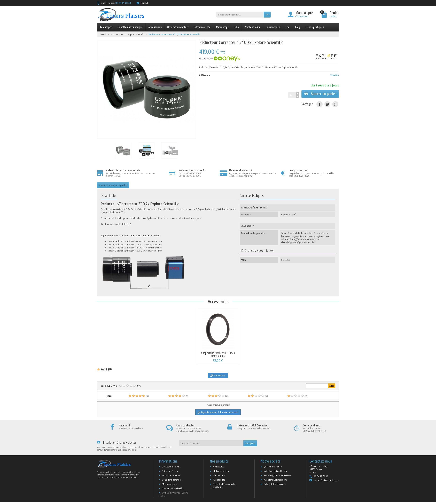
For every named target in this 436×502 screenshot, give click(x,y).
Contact (144, 2)
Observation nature (178, 27)
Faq (288, 27)
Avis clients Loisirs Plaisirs (275, 479)
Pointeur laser (252, 27)
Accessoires (155, 27)
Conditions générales (171, 479)
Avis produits (219, 479)
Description (109, 195)
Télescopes (106, 27)
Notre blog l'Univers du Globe (277, 475)
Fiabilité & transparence (274, 483)
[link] (319, 104)
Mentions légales (169, 483)
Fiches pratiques (315, 27)
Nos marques (219, 475)
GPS (237, 27)
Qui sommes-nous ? (273, 466)
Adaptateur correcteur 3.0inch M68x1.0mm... (218, 354)
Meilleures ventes (221, 471)
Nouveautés (218, 466)
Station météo (202, 27)
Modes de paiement (171, 475)
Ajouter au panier (323, 94)
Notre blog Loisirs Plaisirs (275, 471)
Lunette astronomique (130, 27)
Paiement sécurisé (170, 471)
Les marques (273, 27)
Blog (297, 27)
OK (267, 14)
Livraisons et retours (171, 466)
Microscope (222, 27)
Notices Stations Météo (172, 488)
